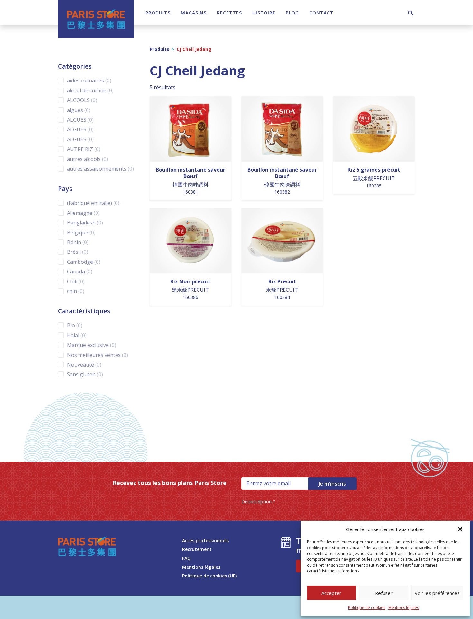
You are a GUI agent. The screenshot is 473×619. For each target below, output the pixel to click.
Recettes (229, 13)
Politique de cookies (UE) (209, 576)
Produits (158, 13)
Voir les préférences (437, 593)
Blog (292, 13)
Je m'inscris (332, 483)
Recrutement (197, 549)
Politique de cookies (366, 607)
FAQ (186, 558)
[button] (460, 529)
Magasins (194, 13)
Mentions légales (403, 607)
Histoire (263, 13)
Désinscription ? (258, 502)
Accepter (331, 593)
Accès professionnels (205, 541)
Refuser (384, 593)
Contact (321, 13)
